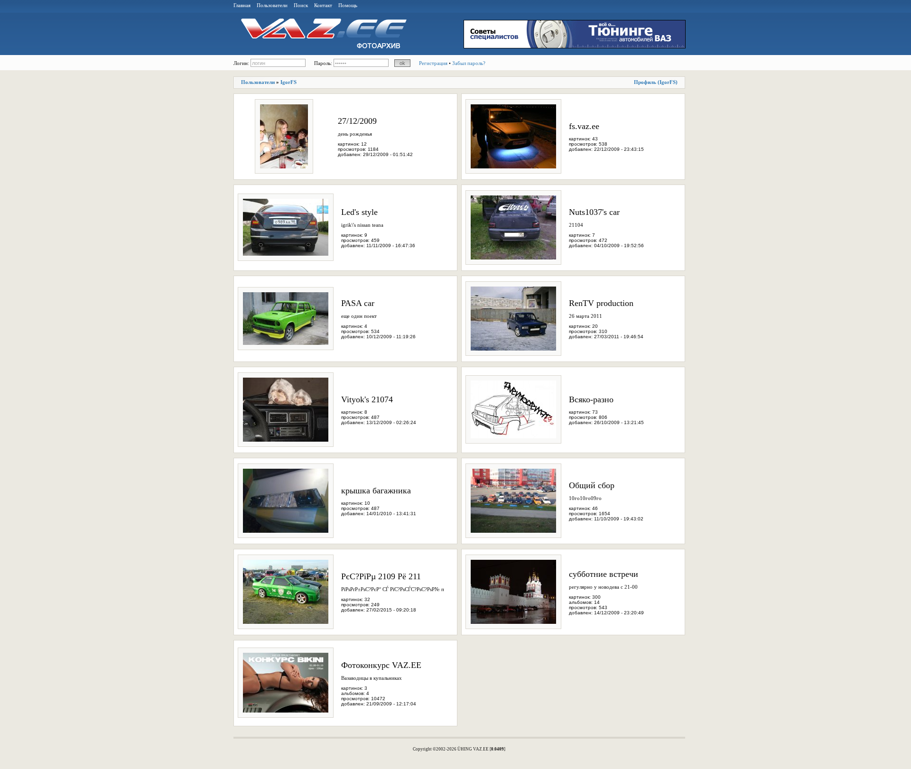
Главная (242, 5)
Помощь (347, 5)
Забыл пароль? (468, 63)
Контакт (323, 5)
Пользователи (272, 5)
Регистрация (433, 63)
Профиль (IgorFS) (656, 82)
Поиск (301, 5)
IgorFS (288, 82)
